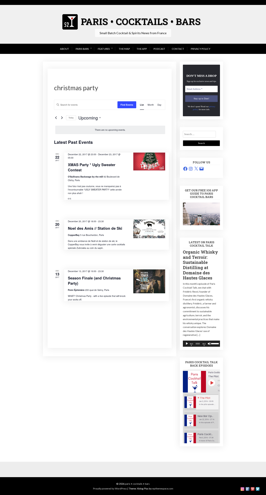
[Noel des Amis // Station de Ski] (149, 229)
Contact (178, 48)
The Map (124, 48)
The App (142, 48)
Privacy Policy (200, 48)
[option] (201, 402)
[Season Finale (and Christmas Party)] (149, 281)
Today (71, 117)
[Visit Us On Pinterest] (252, 488)
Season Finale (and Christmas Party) (94, 280)
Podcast (159, 48)
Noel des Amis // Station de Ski (95, 228)
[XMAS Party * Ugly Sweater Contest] (149, 161)
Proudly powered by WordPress (110, 488)
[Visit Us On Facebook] (247, 488)
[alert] (110, 130)
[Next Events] (62, 117)
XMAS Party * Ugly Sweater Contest (91, 167)
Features (104, 48)
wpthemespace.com (162, 488)
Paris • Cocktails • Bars (137, 483)
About (64, 48)
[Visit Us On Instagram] (242, 488)
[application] (201, 344)
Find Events (127, 104)
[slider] (214, 343)
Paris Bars (82, 48)
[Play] (186, 343)
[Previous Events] (56, 117)
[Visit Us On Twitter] (257, 488)
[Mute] (209, 343)
